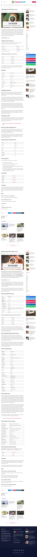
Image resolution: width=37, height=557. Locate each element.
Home (26, 43)
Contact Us (22, 552)
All (26, 31)
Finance (27, 38)
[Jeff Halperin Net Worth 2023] (12, 20)
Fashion (27, 37)
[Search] (35, 5)
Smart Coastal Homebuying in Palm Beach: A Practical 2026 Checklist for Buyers (33, 15)
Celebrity (27, 277)
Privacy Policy (17, 552)
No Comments (17, 11)
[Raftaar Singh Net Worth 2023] (12, 262)
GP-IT (4, 11)
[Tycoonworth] (18, 2)
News (26, 45)
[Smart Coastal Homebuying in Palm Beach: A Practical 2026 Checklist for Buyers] (27, 15)
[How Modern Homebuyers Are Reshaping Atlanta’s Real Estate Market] (27, 23)
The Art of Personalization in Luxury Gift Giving (4, 239)
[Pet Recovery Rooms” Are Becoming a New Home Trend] (27, 26)
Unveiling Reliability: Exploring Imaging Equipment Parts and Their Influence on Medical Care (20, 230)
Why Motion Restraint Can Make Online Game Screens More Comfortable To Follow (33, 91)
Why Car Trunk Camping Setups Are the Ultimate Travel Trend (32, 18)
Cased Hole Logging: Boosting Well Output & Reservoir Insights (4, 229)
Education (27, 36)
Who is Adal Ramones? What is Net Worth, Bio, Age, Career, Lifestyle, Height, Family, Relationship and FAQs (12, 240)
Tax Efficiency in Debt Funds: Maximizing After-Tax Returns (12, 225)
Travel (26, 50)
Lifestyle (27, 44)
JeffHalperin (14, 177)
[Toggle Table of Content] (8, 38)
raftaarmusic (13, 452)
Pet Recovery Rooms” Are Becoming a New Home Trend (32, 26)
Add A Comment (12, 245)
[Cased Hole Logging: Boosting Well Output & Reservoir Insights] (4, 225)
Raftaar (13, 455)
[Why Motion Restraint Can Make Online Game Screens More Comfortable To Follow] (27, 90)
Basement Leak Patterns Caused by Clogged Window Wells (32, 11)
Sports (27, 46)
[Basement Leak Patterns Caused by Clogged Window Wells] (27, 11)
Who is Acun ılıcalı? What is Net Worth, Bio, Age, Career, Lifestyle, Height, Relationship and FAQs (20, 240)
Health (27, 284)
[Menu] (1, 5)
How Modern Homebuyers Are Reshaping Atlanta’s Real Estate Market (32, 22)
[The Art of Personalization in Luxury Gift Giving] (4, 235)
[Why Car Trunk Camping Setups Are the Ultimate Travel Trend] (27, 19)
